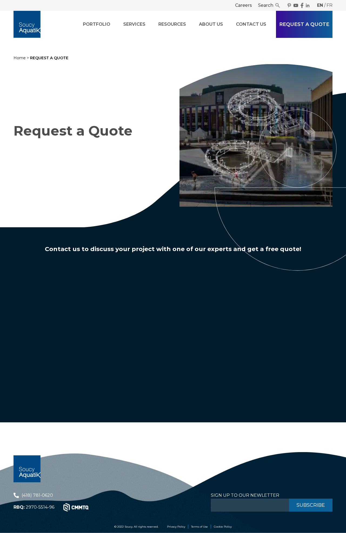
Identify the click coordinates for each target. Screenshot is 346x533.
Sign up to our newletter (245, 495)
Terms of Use (199, 526)
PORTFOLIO (96, 24)
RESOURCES (172, 24)
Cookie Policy (223, 526)
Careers (243, 5)
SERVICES (134, 24)
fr (329, 5)
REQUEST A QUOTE (304, 24)
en (320, 5)
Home (20, 57)
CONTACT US (251, 24)
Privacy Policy (176, 526)
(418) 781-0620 (37, 495)
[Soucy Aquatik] (27, 24)
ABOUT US (211, 24)
